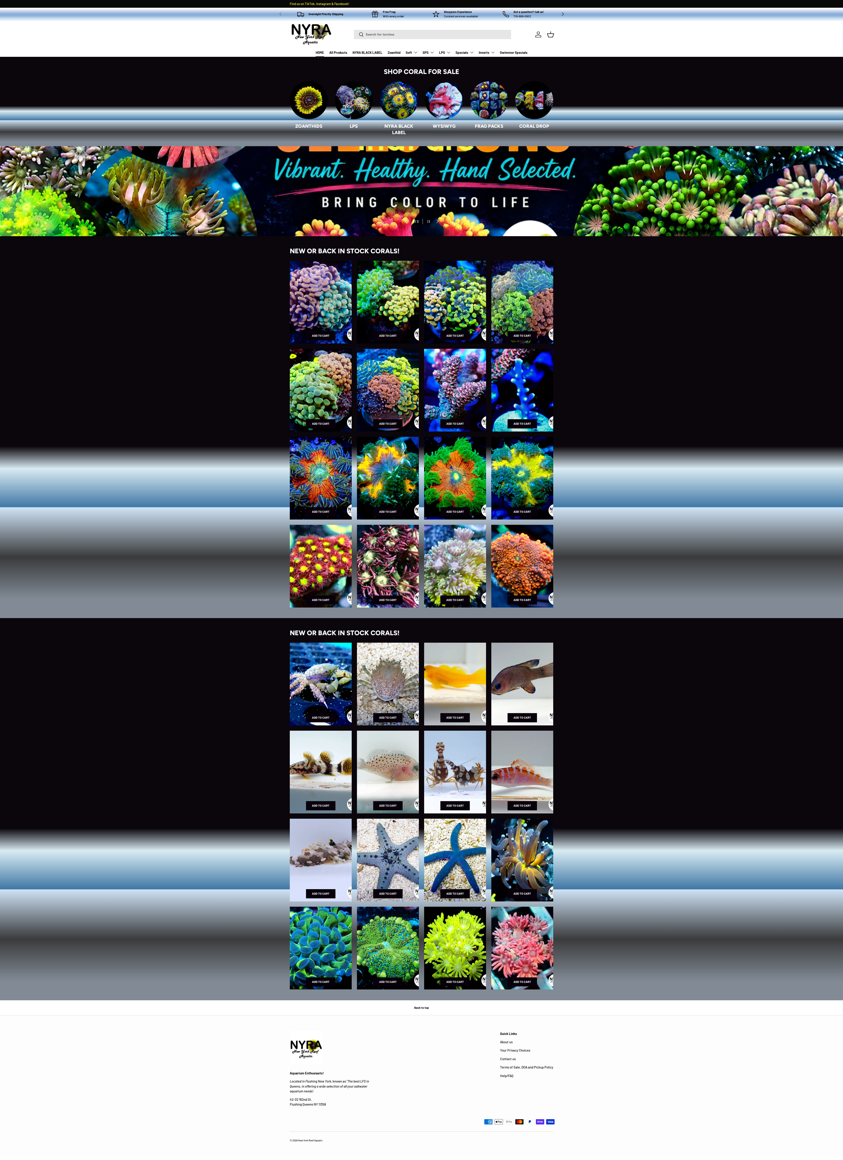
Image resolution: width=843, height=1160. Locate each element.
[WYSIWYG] (444, 100)
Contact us (508, 1059)
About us (506, 1042)
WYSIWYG (444, 126)
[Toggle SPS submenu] (432, 52)
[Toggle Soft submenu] (415, 52)
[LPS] (354, 100)
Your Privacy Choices (515, 1050)
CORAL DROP (534, 126)
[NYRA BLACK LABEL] (399, 100)
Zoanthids (308, 126)
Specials (462, 52)
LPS (442, 52)
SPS (426, 52)
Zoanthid (394, 52)
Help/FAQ (506, 1076)
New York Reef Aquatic (310, 1140)
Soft (409, 52)
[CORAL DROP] (534, 100)
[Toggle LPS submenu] (448, 52)
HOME (320, 52)
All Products (338, 52)
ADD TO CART (321, 335)
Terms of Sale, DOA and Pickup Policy (526, 1067)
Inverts (484, 52)
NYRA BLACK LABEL (367, 52)
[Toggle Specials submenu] (471, 52)
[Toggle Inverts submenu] (492, 52)
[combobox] (432, 34)
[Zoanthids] (309, 100)
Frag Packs (489, 126)
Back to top (421, 1007)
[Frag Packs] (489, 100)
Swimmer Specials (514, 52)
